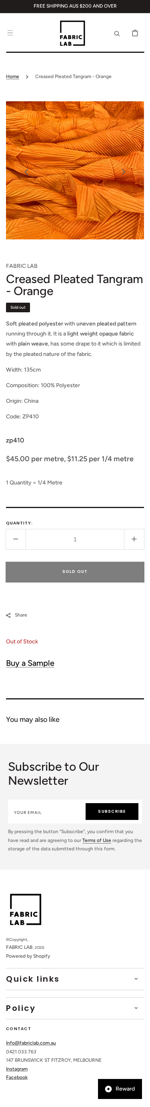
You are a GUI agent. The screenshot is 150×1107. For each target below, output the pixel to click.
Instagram (17, 1069)
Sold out (75, 572)
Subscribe (112, 811)
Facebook (17, 1077)
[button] (10, 33)
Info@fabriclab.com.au (31, 1043)
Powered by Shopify (28, 956)
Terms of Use (96, 840)
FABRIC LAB (19, 947)
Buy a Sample (30, 663)
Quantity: (19, 523)
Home (12, 76)
